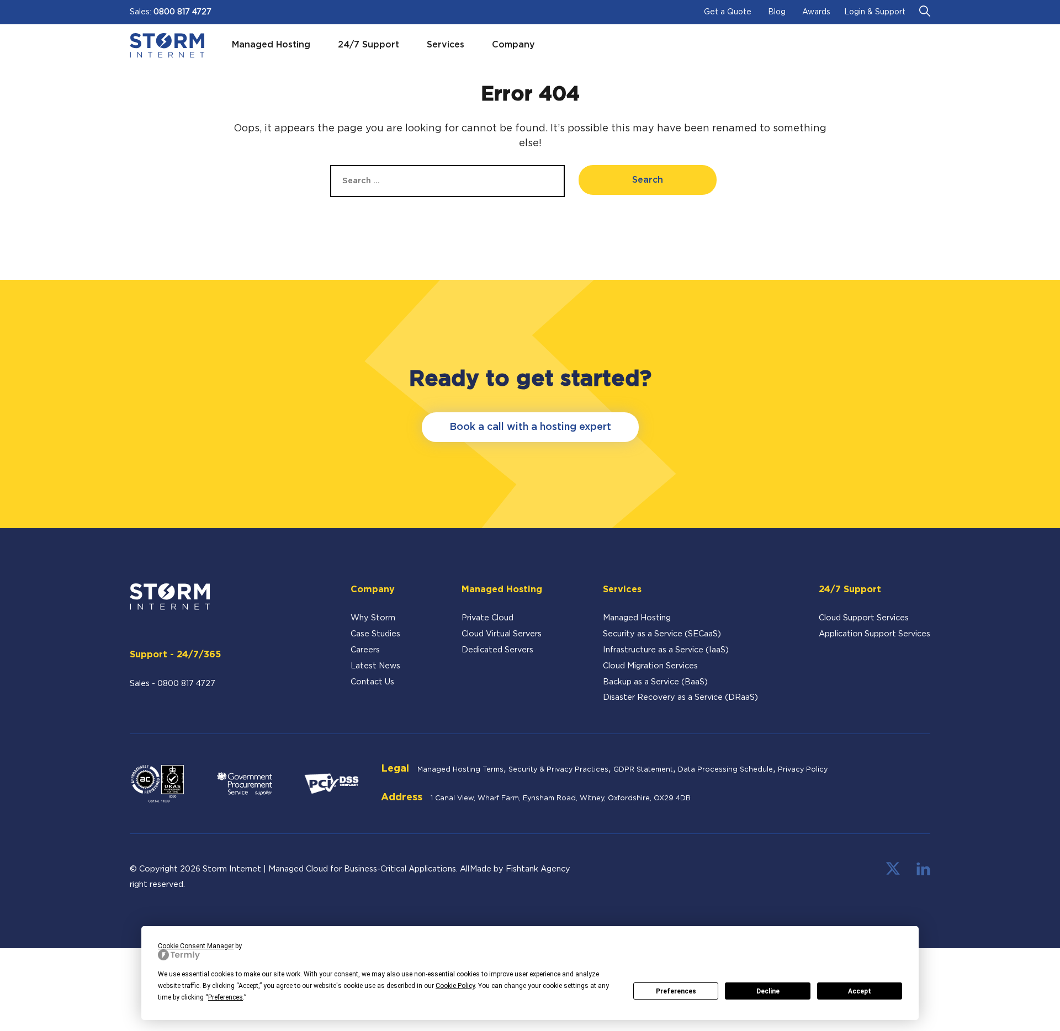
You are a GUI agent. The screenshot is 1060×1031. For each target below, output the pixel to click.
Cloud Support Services (864, 617)
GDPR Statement (643, 770)
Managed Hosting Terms (460, 770)
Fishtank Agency (538, 869)
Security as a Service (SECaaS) (662, 633)
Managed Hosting (637, 617)
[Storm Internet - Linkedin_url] (923, 872)
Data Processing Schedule (725, 770)
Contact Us (372, 681)
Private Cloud (487, 617)
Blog (777, 12)
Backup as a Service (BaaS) (655, 681)
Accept (859, 991)
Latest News (375, 665)
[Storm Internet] (167, 45)
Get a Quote (727, 12)
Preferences (676, 991)
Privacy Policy (803, 770)
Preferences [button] (225, 997)
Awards (816, 12)
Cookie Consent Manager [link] (196, 946)
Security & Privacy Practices (558, 770)
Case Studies (375, 633)
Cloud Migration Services (650, 665)
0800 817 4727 (182, 12)
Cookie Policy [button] (455, 986)
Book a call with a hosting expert (530, 427)
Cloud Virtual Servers (502, 633)
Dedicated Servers (497, 649)
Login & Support (874, 12)
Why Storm (373, 617)
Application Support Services (874, 633)
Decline (768, 991)
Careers (365, 649)
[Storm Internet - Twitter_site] (893, 872)
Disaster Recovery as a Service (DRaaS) (680, 697)
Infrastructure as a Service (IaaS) (666, 649)
